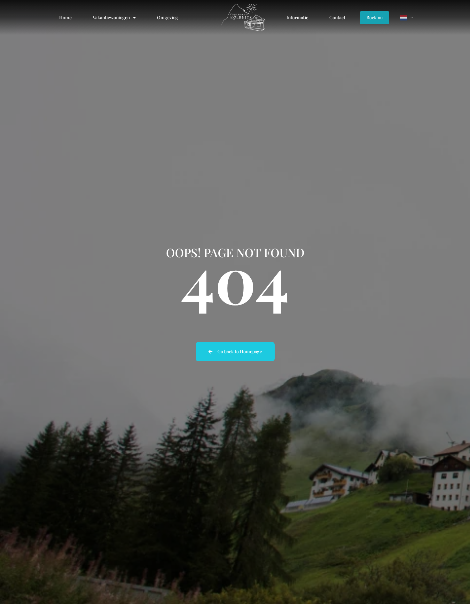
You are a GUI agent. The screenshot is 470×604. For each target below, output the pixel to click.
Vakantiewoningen (111, 17)
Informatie (297, 17)
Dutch (407, 17)
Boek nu (374, 17)
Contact (337, 17)
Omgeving (167, 17)
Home (65, 17)
